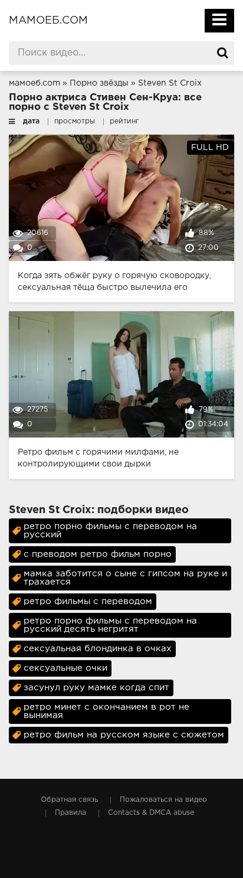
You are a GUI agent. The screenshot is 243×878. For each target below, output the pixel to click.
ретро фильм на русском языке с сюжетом (124, 735)
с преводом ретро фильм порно (98, 554)
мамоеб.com (48, 20)
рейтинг (124, 121)
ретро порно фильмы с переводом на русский (110, 530)
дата (31, 121)
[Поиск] (222, 53)
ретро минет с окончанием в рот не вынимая (106, 711)
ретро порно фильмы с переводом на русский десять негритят (110, 625)
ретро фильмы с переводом (88, 601)
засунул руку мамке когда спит (96, 687)
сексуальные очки (65, 668)
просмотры (74, 121)
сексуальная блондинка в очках (98, 648)
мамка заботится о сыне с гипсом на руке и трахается (125, 578)
